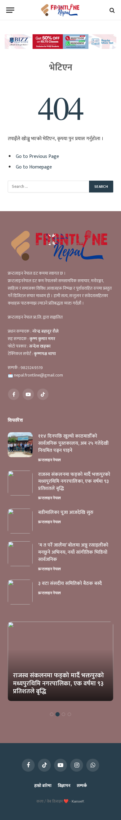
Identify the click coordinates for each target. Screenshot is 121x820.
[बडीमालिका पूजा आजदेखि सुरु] (20, 521)
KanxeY (78, 801)
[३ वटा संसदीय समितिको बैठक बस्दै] (20, 592)
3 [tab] (63, 714)
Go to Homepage (34, 167)
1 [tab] (52, 714)
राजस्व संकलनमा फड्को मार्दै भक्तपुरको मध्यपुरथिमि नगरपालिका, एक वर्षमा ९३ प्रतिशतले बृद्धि (74, 481)
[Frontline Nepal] (61, 10)
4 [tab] (69, 714)
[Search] (111, 10)
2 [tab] (57, 714)
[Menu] (10, 10)
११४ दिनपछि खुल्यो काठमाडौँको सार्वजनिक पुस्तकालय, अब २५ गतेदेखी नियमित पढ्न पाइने (73, 443)
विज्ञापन (64, 785)
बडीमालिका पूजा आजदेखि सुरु (65, 512)
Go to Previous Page (37, 156)
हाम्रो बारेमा (42, 785)
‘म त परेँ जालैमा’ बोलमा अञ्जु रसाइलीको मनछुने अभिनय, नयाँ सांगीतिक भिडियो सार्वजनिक (73, 552)
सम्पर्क (82, 785)
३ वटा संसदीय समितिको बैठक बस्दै (70, 583)
